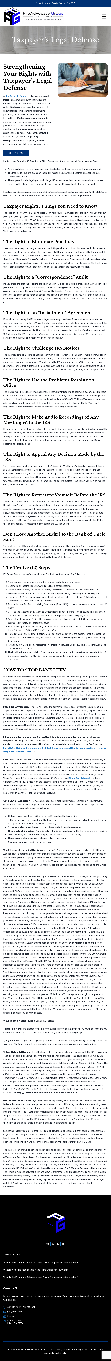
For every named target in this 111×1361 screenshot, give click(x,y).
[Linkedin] (63, 1244)
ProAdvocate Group (16, 96)
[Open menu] (104, 16)
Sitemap (93, 1349)
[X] (52, 1244)
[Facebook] (47, 1244)
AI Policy (63, 1352)
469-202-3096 (14, 1307)
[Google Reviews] (58, 1244)
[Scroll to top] (104, 1350)
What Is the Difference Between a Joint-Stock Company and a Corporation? (40, 1262)
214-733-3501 (29, 1307)
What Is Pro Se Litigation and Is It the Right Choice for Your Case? (35, 1269)
